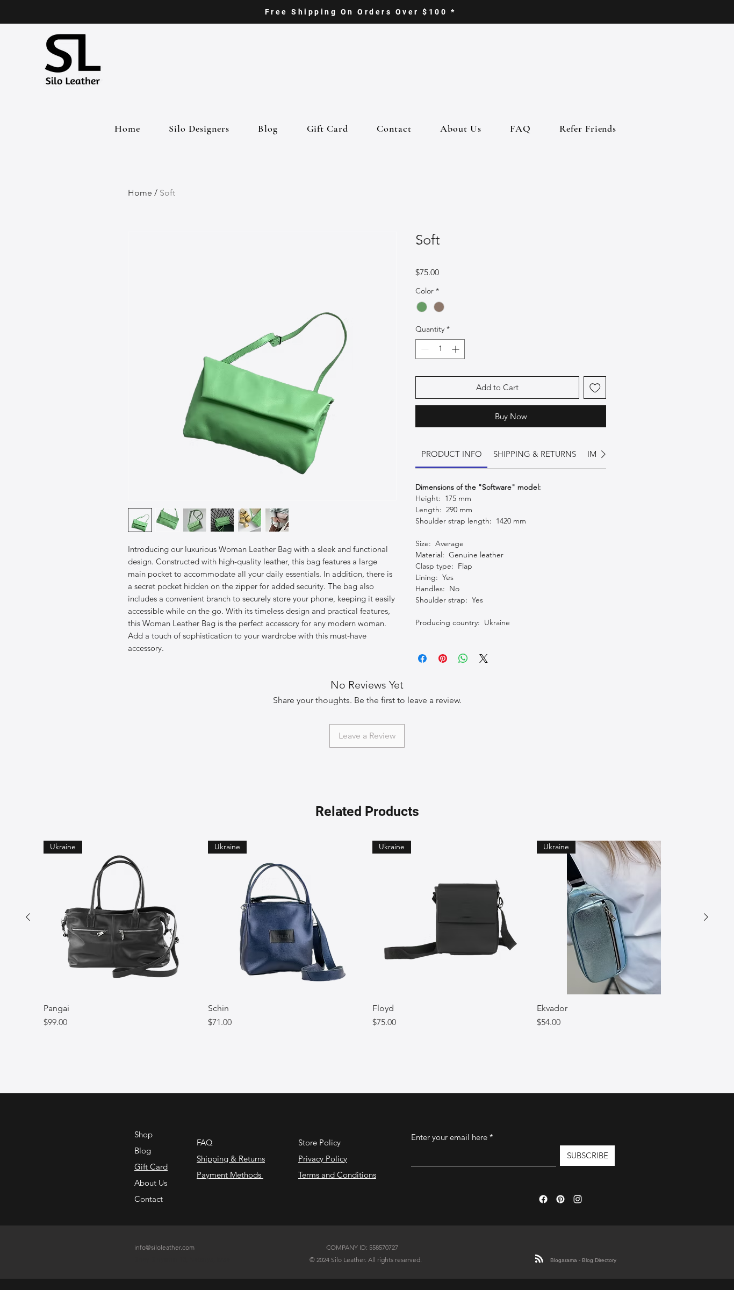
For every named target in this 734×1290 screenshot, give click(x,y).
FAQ (205, 1160)
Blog (142, 1168)
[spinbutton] (440, 366)
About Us (150, 1200)
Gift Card (151, 1184)
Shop (143, 1151)
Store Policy (319, 1160)
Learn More (577, 289)
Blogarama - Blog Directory (583, 1277)
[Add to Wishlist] (595, 405)
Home (140, 193)
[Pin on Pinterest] (442, 675)
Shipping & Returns (231, 1176)
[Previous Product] (27, 934)
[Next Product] (706, 934)
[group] (367, 965)
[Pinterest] (560, 1216)
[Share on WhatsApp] (463, 675)
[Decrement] (423, 366)
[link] (451, 471)
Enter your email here (449, 1154)
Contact (148, 1216)
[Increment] (456, 366)
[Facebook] (543, 1216)
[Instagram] (577, 1216)
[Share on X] (483, 675)
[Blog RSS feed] (539, 1276)
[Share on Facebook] (422, 675)
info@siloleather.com (164, 1264)
